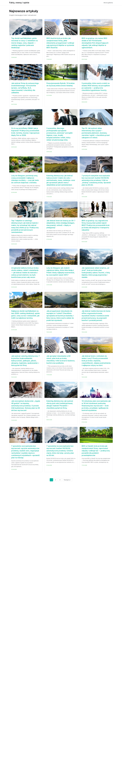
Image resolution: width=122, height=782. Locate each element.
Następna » (67, 480)
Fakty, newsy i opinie (19, 2)
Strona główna (108, 2)
